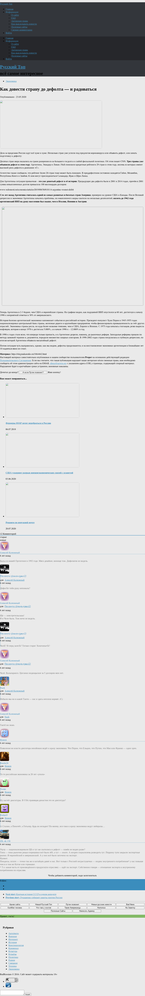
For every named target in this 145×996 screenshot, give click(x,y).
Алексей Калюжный (14, 579)
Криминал (13, 948)
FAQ (13, 17)
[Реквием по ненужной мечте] (42, 516)
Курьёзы (12, 954)
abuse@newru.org (58, 363)
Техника (12, 965)
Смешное (13, 963)
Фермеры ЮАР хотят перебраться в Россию (28, 423)
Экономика (11, 81)
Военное (12, 936)
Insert (27, 994)
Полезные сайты (19, 26)
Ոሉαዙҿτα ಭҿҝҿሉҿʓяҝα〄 (18, 606)
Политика (13, 957)
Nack (7, 716)
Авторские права (19, 20)
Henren (8, 765)
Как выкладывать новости (24, 23)
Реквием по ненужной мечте (20, 522)
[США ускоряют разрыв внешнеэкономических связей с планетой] (42, 466)
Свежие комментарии (21, 29)
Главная (9, 8)
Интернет (13, 939)
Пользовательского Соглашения (15, 360)
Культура (12, 951)
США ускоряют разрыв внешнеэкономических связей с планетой (39, 472)
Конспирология (16, 945)
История (12, 942)
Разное (11, 960)
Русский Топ (6, 3)
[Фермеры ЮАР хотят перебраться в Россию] (42, 416)
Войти (9, 32)
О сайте (15, 14)
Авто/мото (13, 933)
